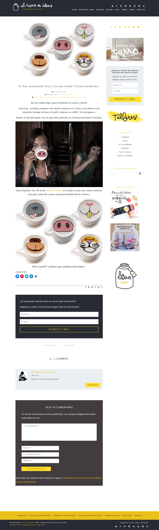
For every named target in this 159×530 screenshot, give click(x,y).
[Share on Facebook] (85, 287)
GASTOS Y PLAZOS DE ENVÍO (90, 516)
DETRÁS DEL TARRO (86, 10)
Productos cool (78, 97)
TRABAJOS (100, 10)
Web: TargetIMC (38, 525)
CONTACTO (21, 516)
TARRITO (138, 516)
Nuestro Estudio (125, 156)
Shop (125, 141)
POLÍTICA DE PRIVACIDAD (39, 516)
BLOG (117, 10)
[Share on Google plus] (95, 287)
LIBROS (132, 10)
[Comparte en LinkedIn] (99, 287)
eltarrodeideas (66, 94)
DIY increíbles (125, 144)
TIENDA (124, 10)
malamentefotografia (43, 372)
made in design (54, 190)
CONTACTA (141, 10)
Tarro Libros (125, 152)
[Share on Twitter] (89, 287)
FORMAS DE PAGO (112, 516)
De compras (63, 97)
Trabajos (125, 137)
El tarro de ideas (27, 523)
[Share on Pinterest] (92, 287)
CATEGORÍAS (125, 133)
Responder (92, 385)
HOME (74, 10)
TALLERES (109, 10)
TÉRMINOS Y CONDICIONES (64, 516)
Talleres (125, 148)
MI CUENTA (127, 516)
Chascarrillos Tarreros (45, 97)
